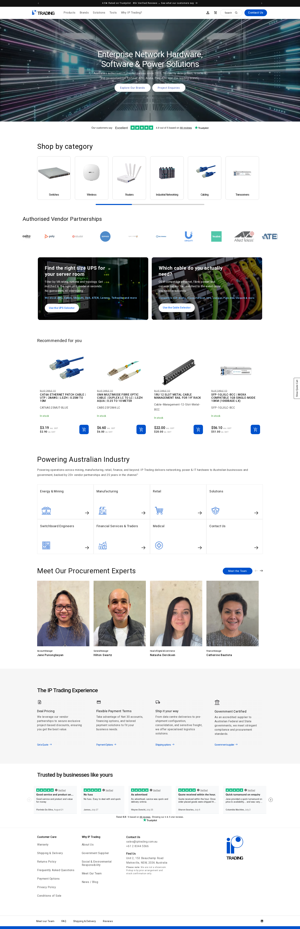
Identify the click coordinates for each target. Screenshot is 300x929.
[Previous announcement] (38, 3)
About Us (88, 844)
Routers (129, 194)
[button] (70, 13)
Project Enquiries (169, 87)
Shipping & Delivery (50, 853)
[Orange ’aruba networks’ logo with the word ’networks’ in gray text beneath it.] (265, 236)
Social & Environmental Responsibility (97, 863)
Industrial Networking (167, 194)
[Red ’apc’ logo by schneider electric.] (210, 236)
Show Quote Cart (297, 388)
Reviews (108, 921)
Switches (54, 194)
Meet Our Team (92, 873)
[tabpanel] (54, 178)
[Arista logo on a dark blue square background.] (238, 236)
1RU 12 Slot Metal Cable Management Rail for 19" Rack (177, 396)
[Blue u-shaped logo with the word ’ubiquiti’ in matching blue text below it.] (99, 236)
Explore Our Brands (132, 87)
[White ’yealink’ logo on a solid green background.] (127, 236)
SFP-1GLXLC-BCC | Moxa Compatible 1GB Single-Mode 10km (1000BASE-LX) (233, 398)
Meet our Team (45, 921)
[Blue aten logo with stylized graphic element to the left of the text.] (182, 236)
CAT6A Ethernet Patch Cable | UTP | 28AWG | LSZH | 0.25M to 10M (63, 398)
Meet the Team (237, 571)
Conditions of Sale (49, 895)
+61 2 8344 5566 (137, 846)
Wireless (91, 194)
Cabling (205, 194)
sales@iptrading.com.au (141, 841)
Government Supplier (95, 853)
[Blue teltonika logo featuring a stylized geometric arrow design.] (71, 236)
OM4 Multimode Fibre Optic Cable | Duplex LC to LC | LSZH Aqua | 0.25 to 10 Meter (120, 398)
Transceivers (242, 194)
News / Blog (90, 882)
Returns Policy (46, 861)
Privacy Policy (46, 887)
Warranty (43, 844)
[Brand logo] (154, 236)
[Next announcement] (261, 3)
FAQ (63, 921)
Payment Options (48, 878)
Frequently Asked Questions (55, 870)
